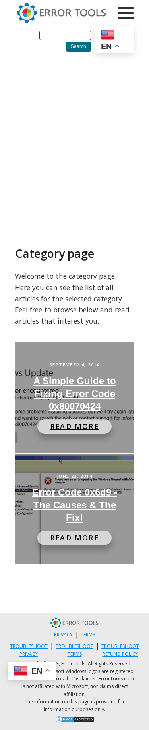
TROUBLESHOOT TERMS (74, 650)
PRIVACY (63, 634)
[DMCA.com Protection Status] (75, 720)
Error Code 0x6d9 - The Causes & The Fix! (74, 505)
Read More (74, 426)
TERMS (88, 634)
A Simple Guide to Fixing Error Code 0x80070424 (74, 394)
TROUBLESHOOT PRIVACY (29, 650)
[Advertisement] (74, 136)
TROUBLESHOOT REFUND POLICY (120, 650)
